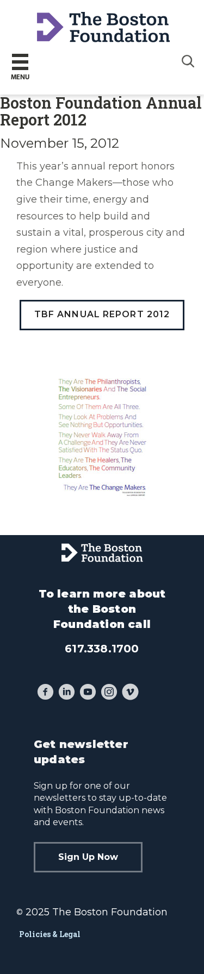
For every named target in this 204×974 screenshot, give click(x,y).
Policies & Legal (50, 934)
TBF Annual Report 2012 (102, 314)
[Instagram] (109, 693)
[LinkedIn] (66, 693)
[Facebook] (45, 693)
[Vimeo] (130, 693)
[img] (188, 61)
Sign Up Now (88, 857)
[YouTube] (87, 693)
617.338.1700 (102, 648)
